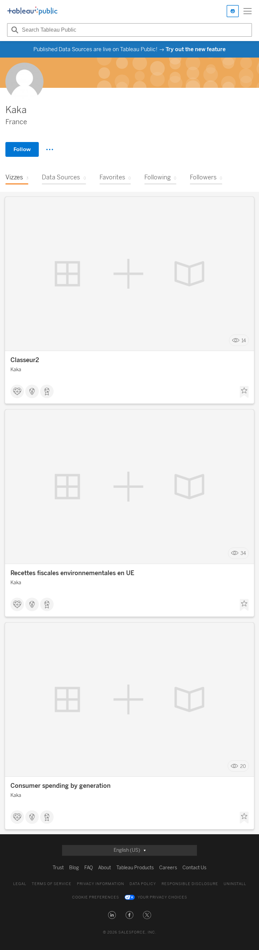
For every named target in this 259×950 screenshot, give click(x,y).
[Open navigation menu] (247, 11)
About (104, 868)
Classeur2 (24, 360)
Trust (58, 868)
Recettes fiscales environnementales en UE (72, 573)
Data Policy (143, 884)
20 (243, 766)
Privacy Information (100, 884)
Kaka (15, 370)
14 (243, 340)
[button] (112, 915)
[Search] (13, 30)
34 (243, 553)
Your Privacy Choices (162, 897)
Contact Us (194, 868)
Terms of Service (51, 884)
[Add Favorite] (244, 392)
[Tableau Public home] (32, 11)
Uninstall (235, 884)
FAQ (88, 868)
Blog (74, 868)
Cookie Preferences (95, 897)
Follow (22, 149)
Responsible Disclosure (190, 884)
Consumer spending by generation (60, 785)
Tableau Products (135, 868)
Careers (168, 868)
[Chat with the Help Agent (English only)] (233, 11)
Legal (19, 884)
